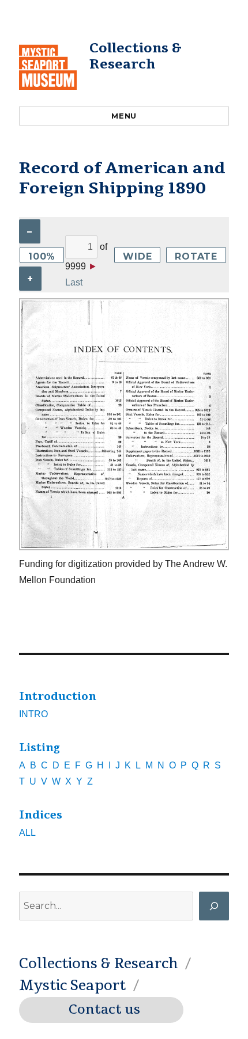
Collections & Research (135, 56)
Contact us (104, 1009)
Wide (137, 256)
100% (41, 256)
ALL (27, 833)
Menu (123, 115)
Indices (40, 815)
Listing (39, 747)
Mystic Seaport (72, 985)
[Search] (214, 906)
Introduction (57, 696)
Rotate (196, 256)
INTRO (33, 714)
